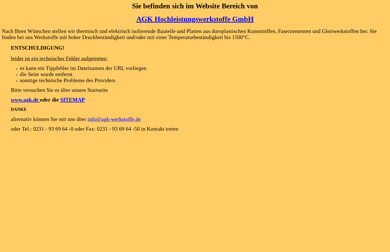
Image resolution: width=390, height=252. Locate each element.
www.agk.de (25, 100)
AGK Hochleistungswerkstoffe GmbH (195, 19)
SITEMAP (72, 100)
